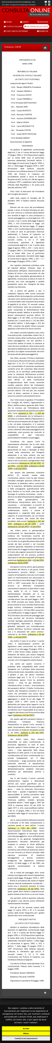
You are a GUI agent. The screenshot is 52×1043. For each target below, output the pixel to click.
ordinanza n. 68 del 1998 (25, 524)
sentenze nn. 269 (24, 560)
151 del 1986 (22, 466)
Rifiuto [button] (26, 1033)
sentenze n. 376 (26, 413)
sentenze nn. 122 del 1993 (18, 526)
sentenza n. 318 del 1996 (22, 828)
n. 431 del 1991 (20, 468)
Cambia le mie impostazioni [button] (26, 1038)
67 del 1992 (35, 526)
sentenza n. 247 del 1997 (24, 715)
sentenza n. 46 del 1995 (28, 889)
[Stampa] (45, 48)
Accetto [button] (26, 1029)
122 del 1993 (38, 560)
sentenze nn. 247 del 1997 (30, 463)
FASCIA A (27, 2)
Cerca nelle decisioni (40, 14)
